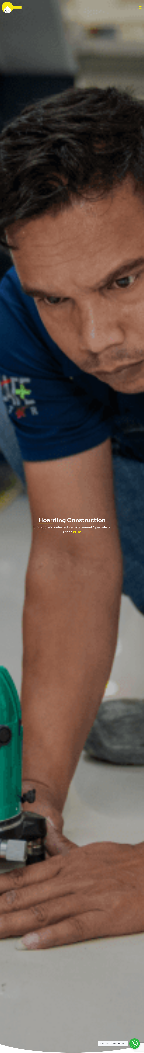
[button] (140, 5)
